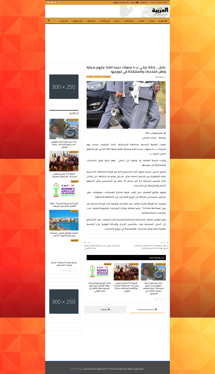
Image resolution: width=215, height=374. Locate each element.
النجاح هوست (87, 368)
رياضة (117, 21)
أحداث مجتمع (106, 77)
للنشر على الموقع (119, 2)
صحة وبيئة (91, 21)
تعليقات (104, 309)
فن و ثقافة (105, 21)
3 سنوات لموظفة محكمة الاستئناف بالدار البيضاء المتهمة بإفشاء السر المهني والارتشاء (151, 247)
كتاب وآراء (64, 21)
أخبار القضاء (98, 77)
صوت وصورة (77, 21)
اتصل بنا (142, 2)
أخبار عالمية (75, 240)
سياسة (152, 21)
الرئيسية (161, 21)
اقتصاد (141, 21)
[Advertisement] (107, 42)
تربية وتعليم (129, 21)
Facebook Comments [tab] (146, 309)
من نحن (132, 2)
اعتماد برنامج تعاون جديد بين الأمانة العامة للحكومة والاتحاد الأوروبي (102, 247)
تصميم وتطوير (102, 368)
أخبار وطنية (90, 77)
